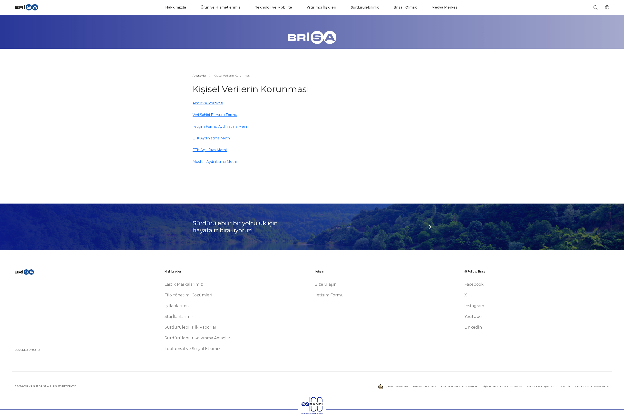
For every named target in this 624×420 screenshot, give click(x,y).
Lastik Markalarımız (184, 284)
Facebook (474, 284)
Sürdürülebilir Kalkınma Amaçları (198, 338)
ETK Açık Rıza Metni (210, 150)
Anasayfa (199, 75)
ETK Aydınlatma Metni (212, 138)
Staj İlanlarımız (179, 316)
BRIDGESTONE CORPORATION (459, 386)
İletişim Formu (329, 295)
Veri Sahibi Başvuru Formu (215, 115)
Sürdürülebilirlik (365, 7)
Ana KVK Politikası (208, 103)
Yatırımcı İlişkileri (321, 7)
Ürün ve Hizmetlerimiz (220, 7)
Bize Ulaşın (325, 284)
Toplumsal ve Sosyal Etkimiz (192, 348)
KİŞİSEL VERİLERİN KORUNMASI (502, 386)
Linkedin (473, 327)
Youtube (473, 316)
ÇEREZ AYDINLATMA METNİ (592, 386)
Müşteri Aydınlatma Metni (215, 161)
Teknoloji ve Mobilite (273, 7)
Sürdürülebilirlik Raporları (191, 327)
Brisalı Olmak (405, 7)
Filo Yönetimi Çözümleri (188, 295)
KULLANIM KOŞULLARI (541, 386)
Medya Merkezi (444, 7)
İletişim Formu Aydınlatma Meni (220, 126)
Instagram (474, 305)
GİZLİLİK (565, 386)
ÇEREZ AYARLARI (396, 386)
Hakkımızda (175, 7)
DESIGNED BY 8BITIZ (27, 350)
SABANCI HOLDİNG (424, 386)
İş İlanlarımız (177, 305)
